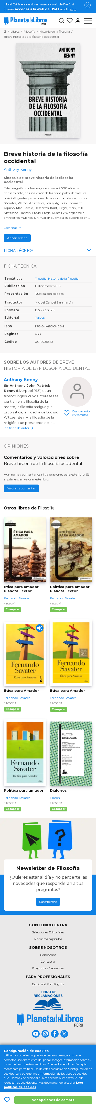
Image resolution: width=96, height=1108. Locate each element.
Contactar (48, 961)
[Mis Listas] (69, 21)
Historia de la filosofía (63, 278)
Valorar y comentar (21, 488)
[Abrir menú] (88, 20)
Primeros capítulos (48, 939)
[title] (50, 1020)
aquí (73, 9)
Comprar (12, 609)
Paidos (40, 317)
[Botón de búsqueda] (61, 20)
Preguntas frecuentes (48, 968)
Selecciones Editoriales (48, 932)
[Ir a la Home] (5, 31)
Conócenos (48, 955)
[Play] (40, 628)
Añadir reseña (17, 238)
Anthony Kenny (21, 379)
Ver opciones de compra (53, 1100)
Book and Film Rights (48, 984)
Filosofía (41, 278)
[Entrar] (77, 21)
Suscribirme (48, 902)
